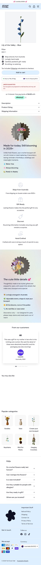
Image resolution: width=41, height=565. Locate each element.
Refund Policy (26, 511)
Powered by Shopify (22, 561)
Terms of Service (27, 524)
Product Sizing (7, 107)
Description (6, 103)
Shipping (14, 68)
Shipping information (9, 111)
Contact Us (25, 518)
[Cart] (34, 6)
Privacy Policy (26, 521)
